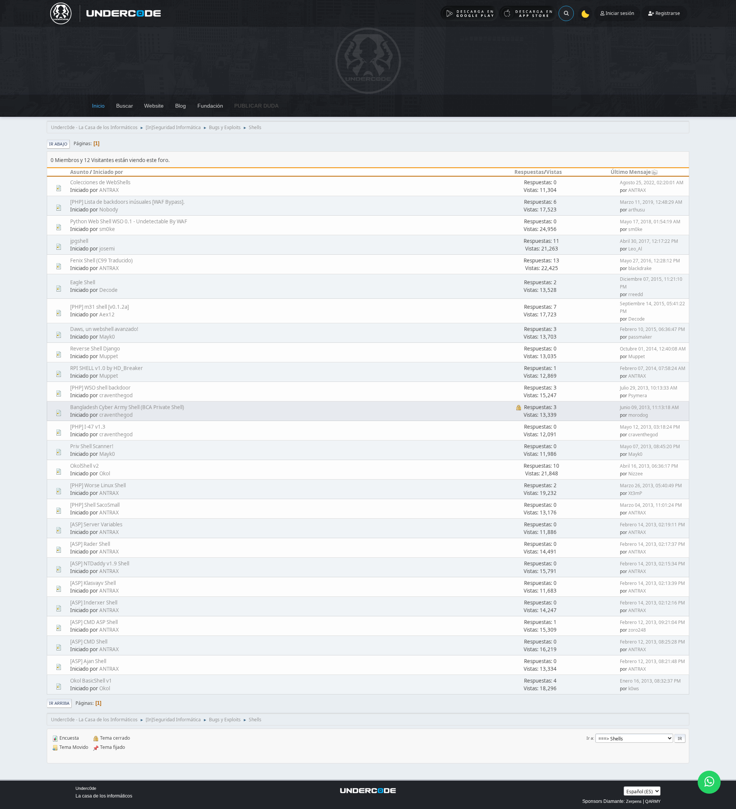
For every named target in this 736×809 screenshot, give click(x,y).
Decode (108, 290)
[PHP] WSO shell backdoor (100, 387)
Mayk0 (107, 336)
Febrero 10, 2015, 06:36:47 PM (652, 329)
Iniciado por (108, 172)
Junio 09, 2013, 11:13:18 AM (649, 407)
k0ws (633, 688)
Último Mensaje (631, 172)
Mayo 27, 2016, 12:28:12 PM (650, 260)
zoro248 (637, 630)
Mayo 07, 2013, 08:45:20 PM (650, 446)
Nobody (108, 209)
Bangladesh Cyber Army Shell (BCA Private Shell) (127, 407)
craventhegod (116, 395)
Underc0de (86, 788)
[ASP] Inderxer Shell (93, 602)
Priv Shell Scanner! (91, 446)
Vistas (554, 172)
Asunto (79, 172)
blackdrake (640, 268)
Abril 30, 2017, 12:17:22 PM (649, 241)
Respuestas (529, 172)
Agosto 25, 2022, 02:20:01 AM (651, 182)
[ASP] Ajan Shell (88, 661)
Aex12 (107, 314)
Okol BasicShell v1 (91, 680)
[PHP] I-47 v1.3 (87, 426)
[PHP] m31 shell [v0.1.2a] (99, 306)
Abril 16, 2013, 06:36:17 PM (649, 466)
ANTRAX (109, 190)
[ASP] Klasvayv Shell (93, 583)
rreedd (635, 294)
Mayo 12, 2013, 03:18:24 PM (650, 427)
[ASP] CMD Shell (88, 641)
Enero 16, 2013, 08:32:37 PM (650, 681)
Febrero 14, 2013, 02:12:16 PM (652, 602)
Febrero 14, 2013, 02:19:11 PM (652, 524)
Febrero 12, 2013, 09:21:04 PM (652, 622)
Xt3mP (635, 493)
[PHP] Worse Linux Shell (98, 485)
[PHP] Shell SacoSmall (95, 504)
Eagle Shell (82, 282)
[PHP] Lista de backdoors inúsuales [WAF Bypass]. (127, 201)
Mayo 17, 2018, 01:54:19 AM (650, 221)
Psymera (637, 395)
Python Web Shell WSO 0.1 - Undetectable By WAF (128, 221)
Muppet (108, 356)
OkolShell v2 (84, 465)
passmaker (640, 337)
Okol (104, 473)
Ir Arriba (59, 703)
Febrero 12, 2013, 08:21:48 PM (652, 661)
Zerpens (634, 801)
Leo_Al (635, 249)
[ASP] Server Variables (96, 524)
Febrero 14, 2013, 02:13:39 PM (652, 583)
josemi (107, 248)
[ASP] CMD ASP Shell (94, 622)
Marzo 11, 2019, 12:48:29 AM (651, 202)
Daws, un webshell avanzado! (104, 329)
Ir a (589, 738)
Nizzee (635, 473)
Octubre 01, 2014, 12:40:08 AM (653, 349)
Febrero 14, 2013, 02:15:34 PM (652, 563)
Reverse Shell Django (95, 348)
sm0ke (107, 229)
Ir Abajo (58, 144)
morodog (638, 415)
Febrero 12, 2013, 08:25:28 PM (652, 642)
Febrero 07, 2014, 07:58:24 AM (652, 368)
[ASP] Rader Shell (90, 543)
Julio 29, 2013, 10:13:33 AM (648, 388)
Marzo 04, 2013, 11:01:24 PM (651, 505)
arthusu (636, 209)
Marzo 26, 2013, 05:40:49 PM (651, 485)
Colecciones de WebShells (100, 182)
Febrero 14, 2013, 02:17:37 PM (652, 544)
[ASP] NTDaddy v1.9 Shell (99, 563)
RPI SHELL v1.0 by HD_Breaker (106, 368)
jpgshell (79, 240)
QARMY (652, 801)
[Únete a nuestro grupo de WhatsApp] (709, 782)
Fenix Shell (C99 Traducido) (101, 260)
